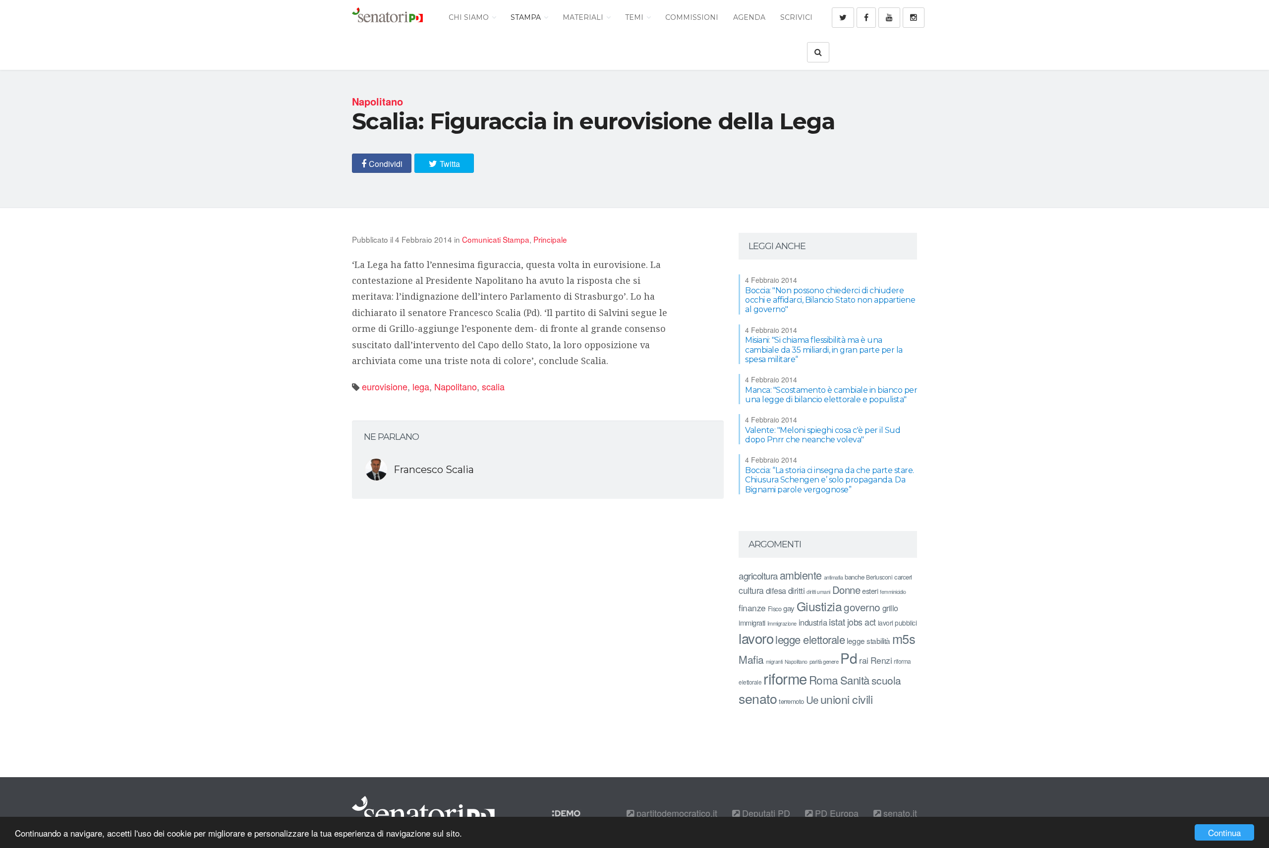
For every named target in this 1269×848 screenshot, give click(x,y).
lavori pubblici (897, 623)
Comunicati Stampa (495, 239)
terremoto (791, 701)
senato (758, 698)
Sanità (854, 680)
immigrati (752, 622)
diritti (796, 590)
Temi (635, 17)
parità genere (824, 661)
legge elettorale (810, 639)
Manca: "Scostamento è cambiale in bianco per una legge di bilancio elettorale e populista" (831, 394)
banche (854, 577)
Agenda (749, 17)
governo (862, 606)
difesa (776, 590)
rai (863, 660)
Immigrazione (782, 623)
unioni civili (846, 698)
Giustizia (819, 606)
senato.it (899, 812)
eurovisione (384, 386)
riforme (785, 678)
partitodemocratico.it (675, 812)
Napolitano (455, 386)
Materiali (584, 17)
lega (420, 386)
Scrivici (796, 17)
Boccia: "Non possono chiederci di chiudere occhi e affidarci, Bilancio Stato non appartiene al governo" (830, 300)
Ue (812, 699)
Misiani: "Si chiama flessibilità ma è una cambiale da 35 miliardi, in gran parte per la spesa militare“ (824, 349)
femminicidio (893, 591)
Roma (823, 680)
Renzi (881, 660)
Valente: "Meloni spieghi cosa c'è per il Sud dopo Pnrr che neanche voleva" (822, 434)
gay (789, 608)
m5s (904, 638)
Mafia (751, 659)
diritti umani (818, 591)
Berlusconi (879, 577)
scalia (493, 386)
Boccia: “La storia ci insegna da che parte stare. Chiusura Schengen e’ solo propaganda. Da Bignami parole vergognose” (829, 480)
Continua (1224, 832)
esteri (870, 590)
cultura (751, 590)
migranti (774, 661)
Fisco (775, 608)
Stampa (527, 17)
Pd (848, 658)
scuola (886, 680)
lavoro (756, 638)
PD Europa (835, 812)
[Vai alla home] (387, 17)
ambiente (801, 575)
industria (813, 622)
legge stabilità (868, 640)
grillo (890, 608)
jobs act (861, 622)
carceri (903, 577)
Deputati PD (765, 812)
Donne (846, 590)
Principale (550, 239)
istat (837, 621)
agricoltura (758, 575)
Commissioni (691, 17)
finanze (752, 607)
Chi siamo (470, 17)
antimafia (833, 577)
